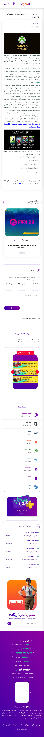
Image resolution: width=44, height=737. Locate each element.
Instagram (19, 678)
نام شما (35, 284)
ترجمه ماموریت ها (32, 342)
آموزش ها (34, 340)
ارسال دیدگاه (10, 308)
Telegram (30, 678)
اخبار (34, 23)
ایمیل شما (21, 284)
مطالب (18, 342)
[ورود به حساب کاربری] (5, 4)
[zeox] (25, 4)
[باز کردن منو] (38, 4)
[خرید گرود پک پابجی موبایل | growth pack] (25, 372)
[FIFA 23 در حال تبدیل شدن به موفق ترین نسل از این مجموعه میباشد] (22, 222)
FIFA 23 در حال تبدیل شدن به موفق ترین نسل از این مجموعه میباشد (22, 246)
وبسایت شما (8, 284)
